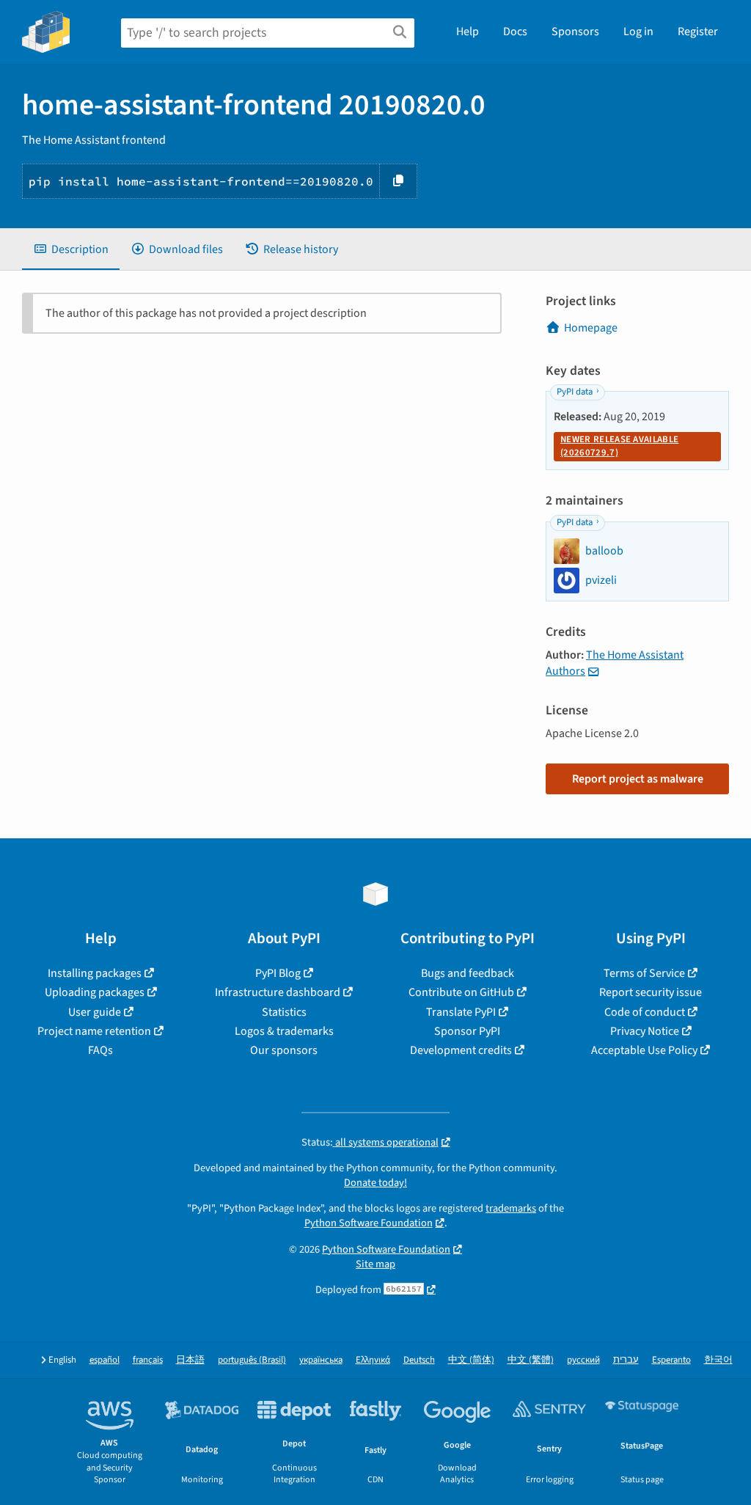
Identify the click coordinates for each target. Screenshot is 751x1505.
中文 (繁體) (531, 1360)
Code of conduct (644, 1012)
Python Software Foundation (368, 1223)
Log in (638, 31)
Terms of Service (644, 973)
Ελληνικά (373, 1360)
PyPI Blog (278, 973)
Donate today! (375, 1182)
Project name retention (94, 1031)
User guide (94, 1012)
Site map (375, 1264)
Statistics (284, 1012)
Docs (515, 31)
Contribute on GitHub (461, 992)
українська (320, 1360)
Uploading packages (94, 992)
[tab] (71, 249)
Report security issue (650, 992)
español (104, 1360)
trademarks (511, 1208)
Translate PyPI (461, 1012)
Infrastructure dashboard (277, 992)
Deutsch (419, 1360)
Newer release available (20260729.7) (619, 446)
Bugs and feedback (467, 973)
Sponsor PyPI (467, 1031)
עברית (626, 1360)
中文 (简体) (471, 1360)
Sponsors (575, 31)
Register (698, 31)
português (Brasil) (252, 1360)
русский (583, 1360)
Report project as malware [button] (637, 779)
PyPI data (575, 391)
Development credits (461, 1050)
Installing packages (95, 973)
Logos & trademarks (284, 1031)
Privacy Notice (644, 1031)
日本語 (190, 1360)
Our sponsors (284, 1050)
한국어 (718, 1360)
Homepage (591, 328)
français (148, 1360)
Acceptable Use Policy (644, 1050)
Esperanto (671, 1360)
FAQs (100, 1050)
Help (467, 31)
